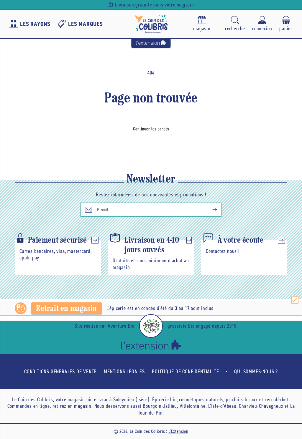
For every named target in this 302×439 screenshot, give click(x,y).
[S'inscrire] (210, 210)
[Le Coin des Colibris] (151, 23)
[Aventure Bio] (151, 326)
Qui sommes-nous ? (256, 371)
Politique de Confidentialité (185, 371)
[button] (235, 24)
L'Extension (178, 431)
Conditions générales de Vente (60, 371)
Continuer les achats (151, 129)
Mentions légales (124, 371)
